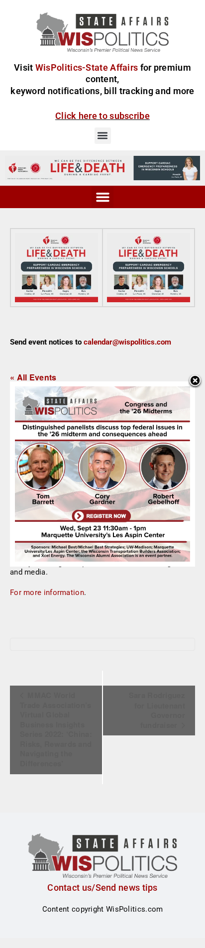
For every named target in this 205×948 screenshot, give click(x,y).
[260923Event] (102, 473)
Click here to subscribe (102, 116)
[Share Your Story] (56, 267)
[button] (103, 135)
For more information (47, 592)
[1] (102, 167)
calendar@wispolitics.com (127, 342)
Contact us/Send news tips (102, 887)
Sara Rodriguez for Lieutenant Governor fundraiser (157, 710)
